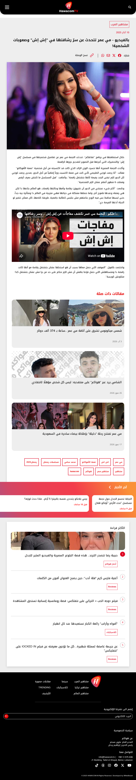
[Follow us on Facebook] (116, 765)
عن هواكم (127, 738)
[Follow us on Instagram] (109, 765)
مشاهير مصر (103, 471)
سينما (65, 681)
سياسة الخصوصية (123, 730)
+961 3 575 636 (125, 757)
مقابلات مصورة (43, 681)
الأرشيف (46, 693)
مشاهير (118, 471)
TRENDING (44, 687)
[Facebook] (119, 55)
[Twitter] (114, 55)
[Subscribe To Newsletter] (6, 716)
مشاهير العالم (81, 693)
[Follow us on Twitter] (122, 765)
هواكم (88, 471)
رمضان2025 (31, 462)
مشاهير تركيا (82, 687)
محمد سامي (70, 462)
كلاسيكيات (62, 687)
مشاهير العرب (119, 24)
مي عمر (118, 462)
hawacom (74, 471)
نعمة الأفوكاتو (89, 462)
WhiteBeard (128, 776)
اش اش (105, 462)
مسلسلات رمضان (51, 462)
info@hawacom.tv (107, 757)
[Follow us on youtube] (129, 765)
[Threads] (103, 765)
